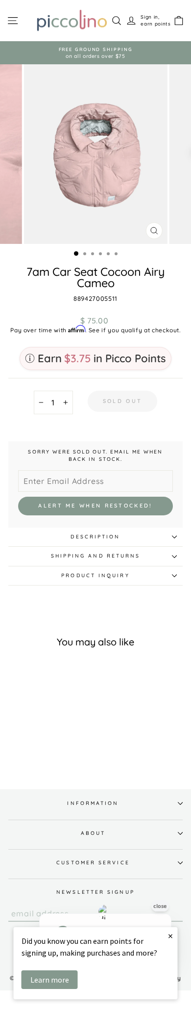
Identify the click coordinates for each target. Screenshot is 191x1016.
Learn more (49, 980)
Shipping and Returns (96, 556)
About (93, 833)
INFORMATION (93, 803)
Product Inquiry (95, 575)
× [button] (170, 936)
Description (95, 537)
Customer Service (92, 862)
